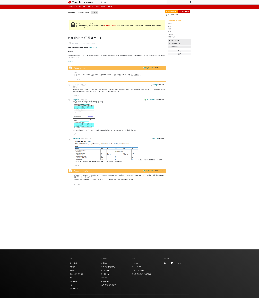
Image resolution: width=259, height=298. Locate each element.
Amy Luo (77, 68)
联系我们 (104, 263)
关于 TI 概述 (73, 263)
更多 (95, 12)
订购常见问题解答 (138, 274)
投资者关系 (73, 281)
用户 (190, 2)
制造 (71, 285)
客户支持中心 (105, 274)
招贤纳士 (72, 267)
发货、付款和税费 (138, 270)
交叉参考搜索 (105, 270)
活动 (71, 278)
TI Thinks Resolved (175, 21)
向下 (80, 80)
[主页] (82, 2)
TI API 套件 (135, 263)
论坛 (84, 6)
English (110, 6)
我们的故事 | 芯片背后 (76, 274)
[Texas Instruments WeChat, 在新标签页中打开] (165, 264)
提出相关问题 (172, 11)
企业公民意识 (74, 288)
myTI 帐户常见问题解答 (108, 285)
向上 (75, 80)
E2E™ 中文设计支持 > (75, 6)
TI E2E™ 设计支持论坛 (108, 267)
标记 (179, 51)
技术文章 (90, 6)
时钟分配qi (174, 46)
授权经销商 (147, 274)
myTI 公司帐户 (136, 267)
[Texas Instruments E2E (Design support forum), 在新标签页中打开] (172, 264)
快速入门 (103, 6)
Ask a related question (109, 25)
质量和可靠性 (105, 281)
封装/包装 (104, 278)
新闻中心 (72, 270)
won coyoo (75, 43)
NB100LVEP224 (175, 43)
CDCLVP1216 (175, 40)
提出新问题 (185, 11)
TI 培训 (97, 6)
